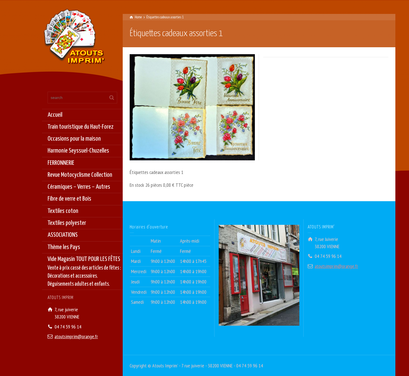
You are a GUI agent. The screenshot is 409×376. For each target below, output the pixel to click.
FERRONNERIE (61, 163)
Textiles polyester (67, 223)
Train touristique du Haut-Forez (81, 127)
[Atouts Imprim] (74, 38)
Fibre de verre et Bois (69, 199)
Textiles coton (63, 211)
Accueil (55, 115)
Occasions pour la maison (74, 139)
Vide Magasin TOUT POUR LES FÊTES (84, 271)
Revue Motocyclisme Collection (80, 175)
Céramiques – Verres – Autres (79, 187)
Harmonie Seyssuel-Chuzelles (78, 151)
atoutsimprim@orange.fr (76, 336)
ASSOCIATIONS (63, 235)
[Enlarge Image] (192, 107)
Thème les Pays (64, 247)
